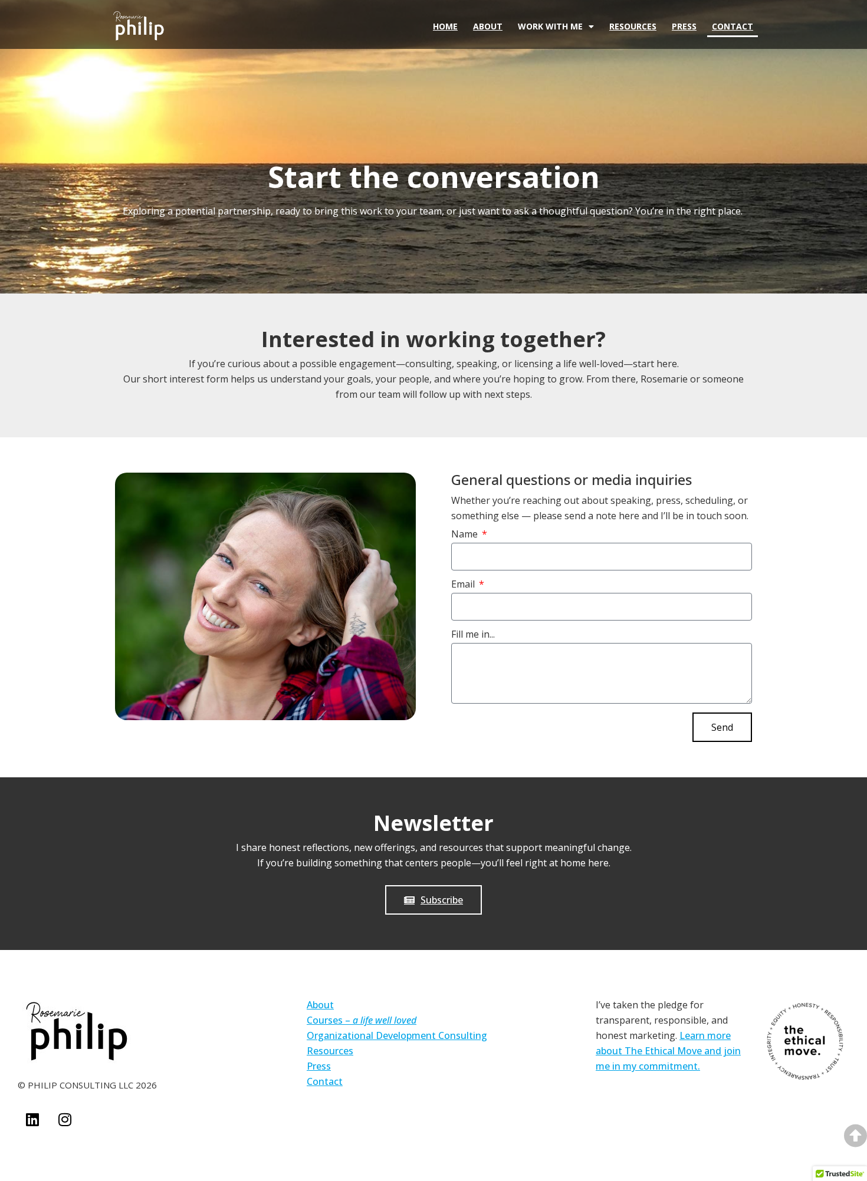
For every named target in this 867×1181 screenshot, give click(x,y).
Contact (732, 26)
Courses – (361, 1020)
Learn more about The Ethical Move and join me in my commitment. (668, 1051)
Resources (632, 26)
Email (464, 584)
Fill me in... (473, 635)
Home (445, 26)
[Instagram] (65, 1119)
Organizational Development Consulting (397, 1035)
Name (465, 534)
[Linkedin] (32, 1119)
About (488, 26)
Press (684, 26)
